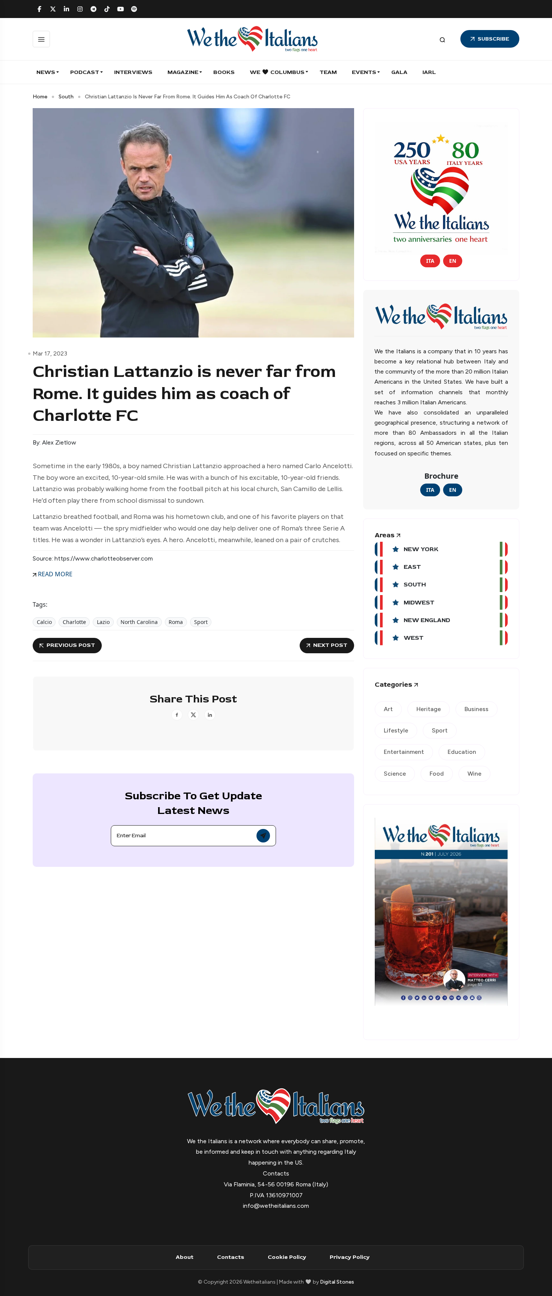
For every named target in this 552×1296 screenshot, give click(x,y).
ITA (430, 260)
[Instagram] (80, 9)
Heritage (428, 709)
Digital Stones (337, 1282)
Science (395, 773)
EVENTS (364, 72)
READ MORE (54, 574)
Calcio (44, 621)
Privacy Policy (350, 1257)
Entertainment (404, 751)
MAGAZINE (182, 72)
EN (452, 260)
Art (388, 709)
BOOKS (224, 72)
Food (437, 773)
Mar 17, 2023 (50, 353)
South (66, 96)
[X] (53, 9)
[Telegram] (93, 9)
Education (462, 751)
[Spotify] (134, 9)
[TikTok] (107, 9)
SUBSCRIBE (493, 39)
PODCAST (84, 72)
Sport (201, 621)
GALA (399, 72)
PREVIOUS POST (71, 645)
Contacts (230, 1257)
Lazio (103, 621)
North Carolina (139, 621)
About (184, 1257)
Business (477, 709)
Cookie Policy (287, 1257)
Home (40, 96)
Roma (176, 621)
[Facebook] (39, 9)
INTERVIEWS (133, 72)
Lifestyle (396, 730)
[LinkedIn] (66, 9)
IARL (429, 72)
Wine (474, 773)
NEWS (45, 72)
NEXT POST (330, 645)
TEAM (328, 72)
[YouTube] (120, 9)
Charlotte (74, 621)
